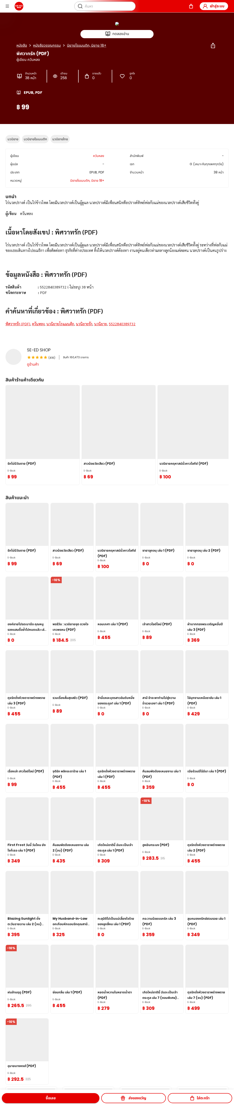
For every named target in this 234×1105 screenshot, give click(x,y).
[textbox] (117, 269)
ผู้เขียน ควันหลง (28, 59)
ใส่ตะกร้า (203, 1098)
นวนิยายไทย (60, 139)
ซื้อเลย (51, 1098)
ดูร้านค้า (33, 364)
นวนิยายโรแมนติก (35, 139)
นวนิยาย (13, 139)
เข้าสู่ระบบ (217, 6)
